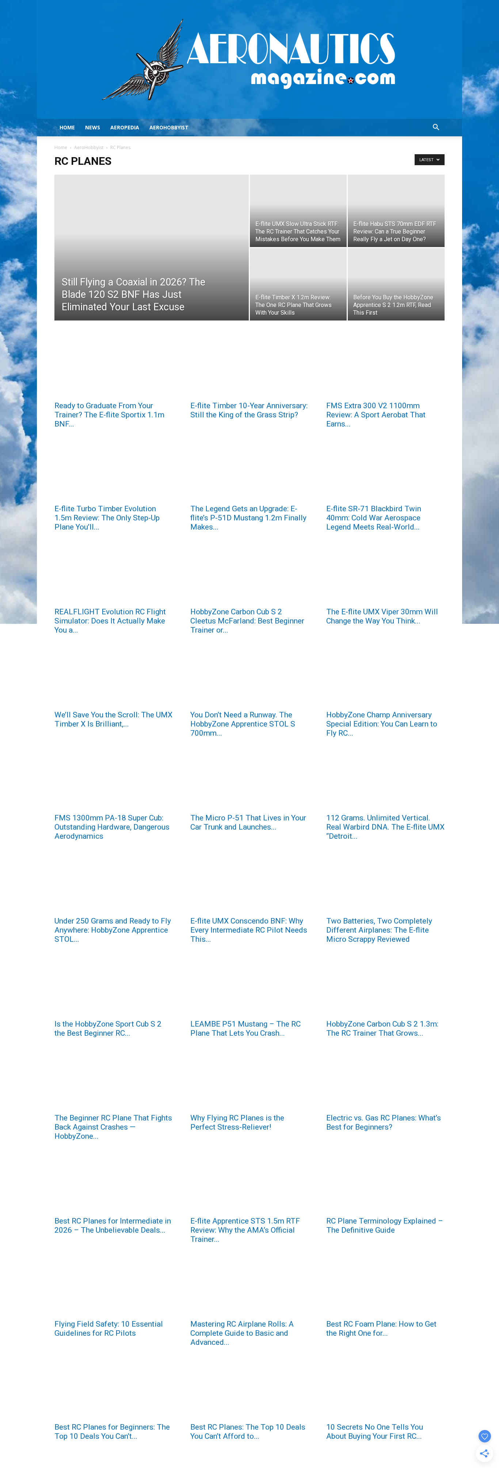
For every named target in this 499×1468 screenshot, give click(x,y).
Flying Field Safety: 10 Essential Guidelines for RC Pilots (108, 1329)
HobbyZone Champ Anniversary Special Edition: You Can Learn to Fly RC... (381, 723)
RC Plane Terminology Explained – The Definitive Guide (384, 1225)
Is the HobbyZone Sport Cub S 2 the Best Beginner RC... (107, 1029)
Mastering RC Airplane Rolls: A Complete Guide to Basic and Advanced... (242, 1333)
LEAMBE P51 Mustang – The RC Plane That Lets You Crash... (245, 1029)
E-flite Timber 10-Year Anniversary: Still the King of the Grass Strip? (249, 410)
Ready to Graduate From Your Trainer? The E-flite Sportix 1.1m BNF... (109, 414)
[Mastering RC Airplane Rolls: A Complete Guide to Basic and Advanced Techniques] (249, 1285)
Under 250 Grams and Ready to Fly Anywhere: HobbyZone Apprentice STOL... (112, 930)
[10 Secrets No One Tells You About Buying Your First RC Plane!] (385, 1388)
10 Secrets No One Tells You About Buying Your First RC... (374, 1432)
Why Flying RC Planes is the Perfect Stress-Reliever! (237, 1122)
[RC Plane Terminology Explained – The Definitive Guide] (385, 1182)
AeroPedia (124, 127)
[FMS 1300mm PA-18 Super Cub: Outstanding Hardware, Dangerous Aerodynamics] (113, 779)
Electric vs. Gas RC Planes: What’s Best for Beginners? (383, 1122)
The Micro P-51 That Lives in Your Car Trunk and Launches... (248, 822)
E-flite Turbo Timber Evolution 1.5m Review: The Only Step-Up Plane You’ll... (107, 517)
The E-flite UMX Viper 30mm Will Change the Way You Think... (382, 616)
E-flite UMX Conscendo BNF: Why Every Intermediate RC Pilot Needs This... (248, 930)
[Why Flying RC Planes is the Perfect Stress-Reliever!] (249, 1079)
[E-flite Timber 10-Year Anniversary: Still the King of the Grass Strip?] (249, 367)
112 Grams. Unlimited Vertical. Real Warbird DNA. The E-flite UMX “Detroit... (385, 827)
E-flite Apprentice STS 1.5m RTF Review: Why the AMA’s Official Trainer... (245, 1230)
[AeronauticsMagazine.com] (249, 59)
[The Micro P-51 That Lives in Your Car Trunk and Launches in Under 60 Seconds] (249, 779)
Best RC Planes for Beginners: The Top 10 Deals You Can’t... (112, 1432)
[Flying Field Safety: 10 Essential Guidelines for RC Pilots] (113, 1285)
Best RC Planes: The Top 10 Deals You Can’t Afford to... (247, 1432)
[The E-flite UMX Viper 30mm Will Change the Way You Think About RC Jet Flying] (385, 573)
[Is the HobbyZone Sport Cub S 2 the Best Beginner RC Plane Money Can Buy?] (113, 985)
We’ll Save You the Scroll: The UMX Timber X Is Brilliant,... (113, 719)
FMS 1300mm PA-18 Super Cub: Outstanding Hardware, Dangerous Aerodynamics (111, 827)
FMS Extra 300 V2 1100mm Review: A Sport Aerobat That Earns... (376, 414)
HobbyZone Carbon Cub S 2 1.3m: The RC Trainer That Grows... (382, 1029)
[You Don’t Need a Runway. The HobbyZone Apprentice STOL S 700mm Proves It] (249, 676)
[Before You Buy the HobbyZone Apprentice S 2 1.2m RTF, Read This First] (396, 284)
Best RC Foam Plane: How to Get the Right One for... (381, 1329)
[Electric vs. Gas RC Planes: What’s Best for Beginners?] (385, 1079)
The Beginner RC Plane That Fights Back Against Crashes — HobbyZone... (113, 1127)
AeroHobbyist (168, 127)
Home (67, 127)
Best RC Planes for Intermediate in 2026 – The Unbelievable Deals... (112, 1225)
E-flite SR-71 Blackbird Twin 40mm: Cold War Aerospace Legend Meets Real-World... (373, 517)
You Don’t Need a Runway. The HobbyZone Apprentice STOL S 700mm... (242, 723)
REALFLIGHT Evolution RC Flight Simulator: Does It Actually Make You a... (110, 620)
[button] (436, 128)
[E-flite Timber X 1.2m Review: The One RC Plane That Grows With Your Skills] (298, 284)
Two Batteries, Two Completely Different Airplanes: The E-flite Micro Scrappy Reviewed (379, 930)
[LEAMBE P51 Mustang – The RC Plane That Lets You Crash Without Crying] (249, 985)
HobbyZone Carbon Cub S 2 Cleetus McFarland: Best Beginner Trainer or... (247, 620)
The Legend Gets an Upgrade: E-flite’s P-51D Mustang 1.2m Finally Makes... (248, 517)
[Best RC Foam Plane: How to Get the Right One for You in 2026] (385, 1285)
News (92, 127)
